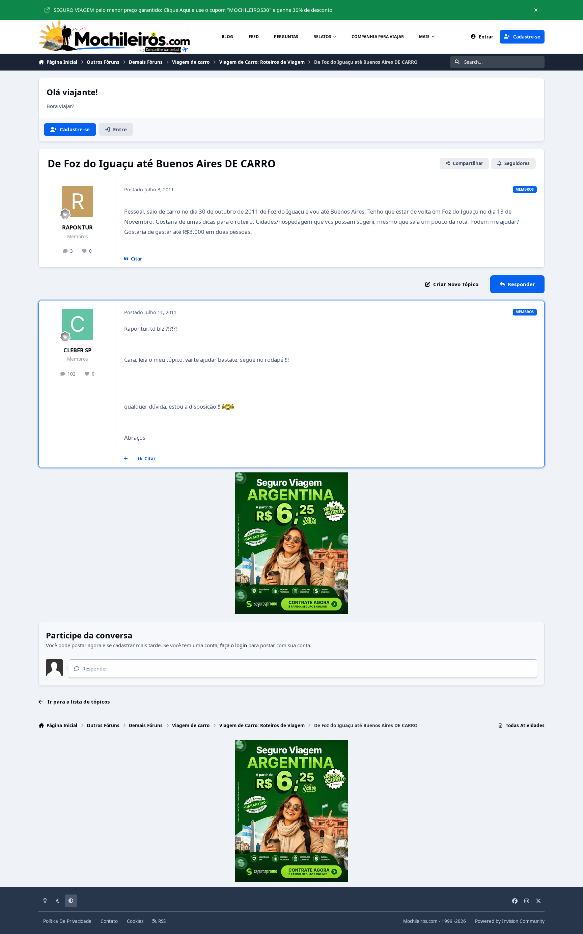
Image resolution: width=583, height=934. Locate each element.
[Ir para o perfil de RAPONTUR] (77, 201)
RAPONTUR (77, 227)
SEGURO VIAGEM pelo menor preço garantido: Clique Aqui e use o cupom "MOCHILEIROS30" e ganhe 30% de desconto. (194, 9)
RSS (161, 921)
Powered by (510, 921)
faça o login (233, 645)
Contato (109, 921)
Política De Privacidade (67, 921)
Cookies (135, 921)
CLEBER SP (77, 350)
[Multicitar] (126, 458)
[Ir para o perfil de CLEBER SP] (77, 324)
